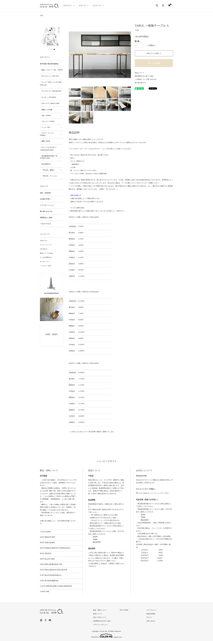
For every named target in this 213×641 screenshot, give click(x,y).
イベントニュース (45, 245)
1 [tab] (48, 49)
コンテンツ (97, 5)
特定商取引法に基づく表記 (144, 76)
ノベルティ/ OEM (45, 266)
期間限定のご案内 (46, 217)
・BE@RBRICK (45, 164)
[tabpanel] (51, 35)
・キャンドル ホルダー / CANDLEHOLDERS (48, 148)
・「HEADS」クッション (49, 176)
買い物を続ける (140, 82)
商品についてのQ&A (46, 253)
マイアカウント (151, 610)
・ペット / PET (45, 127)
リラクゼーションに (47, 205)
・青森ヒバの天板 (46, 109)
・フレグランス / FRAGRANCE (50, 91)
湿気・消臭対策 (45, 193)
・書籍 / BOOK (45, 141)
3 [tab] (54, 49)
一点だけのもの (45, 224)
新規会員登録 (150, 614)
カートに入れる (154, 63)
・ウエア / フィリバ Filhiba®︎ (47, 134)
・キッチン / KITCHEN (48, 97)
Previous (72, 54)
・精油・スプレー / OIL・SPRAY (51, 70)
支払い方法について (99, 617)
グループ (82, 5)
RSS (121, 610)
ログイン (149, 617)
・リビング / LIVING (47, 121)
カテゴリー (67, 5)
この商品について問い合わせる (146, 79)
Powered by (95, 637)
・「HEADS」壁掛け (47, 170)
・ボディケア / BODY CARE (49, 103)
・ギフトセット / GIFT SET (49, 76)
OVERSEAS (43, 249)
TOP (41, 15)
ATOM (126, 610)
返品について (139, 73)
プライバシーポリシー (100, 624)
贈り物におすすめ (46, 211)
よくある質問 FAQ (46, 257)
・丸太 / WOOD (45, 115)
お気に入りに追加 (152, 53)
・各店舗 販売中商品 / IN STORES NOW (48, 157)
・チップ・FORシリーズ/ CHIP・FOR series (51, 83)
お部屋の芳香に (45, 199)
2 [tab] (51, 49)
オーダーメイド (45, 261)
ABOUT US (43, 240)
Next (127, 54)
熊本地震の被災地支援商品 (49, 64)
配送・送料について (99, 610)
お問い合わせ (150, 621)
